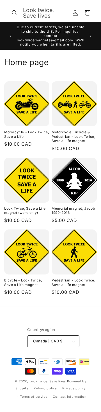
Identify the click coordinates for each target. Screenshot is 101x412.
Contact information (69, 397)
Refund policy (45, 388)
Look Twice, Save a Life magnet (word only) (25, 210)
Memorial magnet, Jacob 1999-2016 (73, 210)
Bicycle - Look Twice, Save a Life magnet (23, 282)
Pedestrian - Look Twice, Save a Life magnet (73, 282)
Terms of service (33, 397)
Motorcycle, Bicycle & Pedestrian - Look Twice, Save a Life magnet (73, 136)
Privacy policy (74, 388)
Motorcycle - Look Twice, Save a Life (26, 134)
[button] (14, 13)
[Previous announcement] (10, 36)
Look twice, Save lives (47, 381)
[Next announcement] (90, 36)
